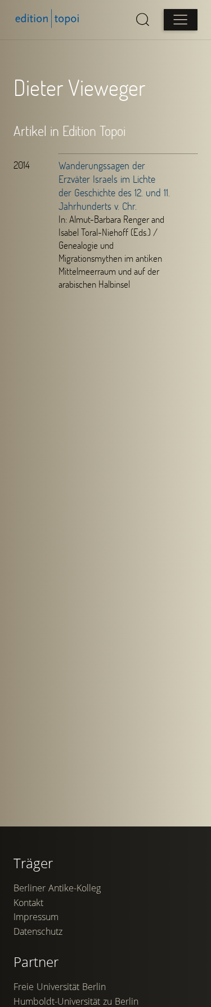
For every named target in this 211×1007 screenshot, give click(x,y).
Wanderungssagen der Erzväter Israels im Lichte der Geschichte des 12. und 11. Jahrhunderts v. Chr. (114, 186)
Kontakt (28, 902)
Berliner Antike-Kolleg (57, 888)
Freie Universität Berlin (60, 986)
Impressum (36, 917)
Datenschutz (38, 931)
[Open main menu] (180, 19)
